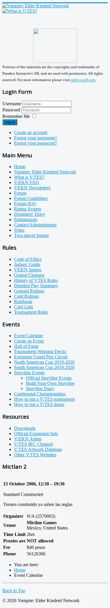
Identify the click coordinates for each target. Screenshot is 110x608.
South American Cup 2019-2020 (44, 367)
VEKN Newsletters (32, 187)
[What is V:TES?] (19, 11)
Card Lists (23, 306)
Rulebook (23, 301)
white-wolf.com (83, 80)
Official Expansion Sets (36, 433)
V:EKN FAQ (26, 182)
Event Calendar (28, 335)
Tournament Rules (31, 312)
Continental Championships (39, 393)
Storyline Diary (40, 388)
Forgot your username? (35, 137)
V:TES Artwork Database (38, 449)
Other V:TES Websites (35, 454)
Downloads (24, 428)
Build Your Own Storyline (50, 383)
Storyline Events (29, 372)
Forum (20, 193)
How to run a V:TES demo (39, 404)
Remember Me (16, 116)
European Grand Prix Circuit (40, 356)
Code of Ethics (28, 259)
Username (11, 103)
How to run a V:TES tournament (44, 399)
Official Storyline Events (49, 377)
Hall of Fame (26, 346)
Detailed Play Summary (36, 285)
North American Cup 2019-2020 (44, 362)
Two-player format (31, 235)
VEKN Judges (27, 269)
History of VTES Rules (36, 280)
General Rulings (29, 290)
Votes (19, 230)
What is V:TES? (29, 177)
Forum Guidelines (31, 198)
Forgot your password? (35, 143)
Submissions (25, 219)
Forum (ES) (25, 203)
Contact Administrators (35, 224)
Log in (10, 122)
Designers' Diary (29, 214)
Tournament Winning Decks (40, 351)
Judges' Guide (27, 264)
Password (11, 109)
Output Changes (29, 275)
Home (20, 166)
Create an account (30, 132)
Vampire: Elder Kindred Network (45, 171)
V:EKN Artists (27, 438)
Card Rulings (26, 296)
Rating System (27, 208)
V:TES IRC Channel (33, 444)
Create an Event (29, 340)
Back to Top (13, 590)
